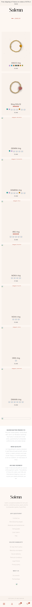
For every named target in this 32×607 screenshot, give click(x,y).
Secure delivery (16, 554)
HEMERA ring (16, 190)
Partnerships (16, 579)
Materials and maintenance (16, 525)
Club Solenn (16, 532)
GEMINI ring (16, 148)
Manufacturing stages (16, 522)
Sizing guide (16, 529)
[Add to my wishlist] (28, 36)
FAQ (16, 536)
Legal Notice (16, 561)
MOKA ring (16, 275)
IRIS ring (16, 232)
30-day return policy (16, 547)
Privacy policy (16, 564)
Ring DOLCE (16, 104)
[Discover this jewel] (28, 34)
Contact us (16, 518)
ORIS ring (16, 358)
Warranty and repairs (16, 550)
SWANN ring (16, 399)
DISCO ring (16, 63)
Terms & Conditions (16, 557)
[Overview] (28, 39)
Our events (16, 575)
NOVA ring (16, 317)
